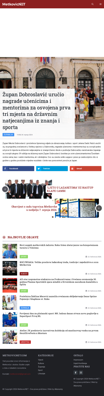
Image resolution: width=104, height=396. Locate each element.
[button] (93, 4)
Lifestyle (25, 342)
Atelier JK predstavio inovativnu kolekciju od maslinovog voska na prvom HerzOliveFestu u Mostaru (59, 331)
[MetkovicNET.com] (14, 4)
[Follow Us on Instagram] (81, 373)
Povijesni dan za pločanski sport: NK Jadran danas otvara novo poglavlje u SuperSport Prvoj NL (59, 314)
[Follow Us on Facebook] (76, 373)
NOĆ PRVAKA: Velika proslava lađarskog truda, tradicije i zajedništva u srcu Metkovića (59, 263)
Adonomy (78, 386)
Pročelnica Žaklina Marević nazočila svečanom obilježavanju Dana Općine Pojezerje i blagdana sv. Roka (58, 297)
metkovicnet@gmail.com (20, 374)
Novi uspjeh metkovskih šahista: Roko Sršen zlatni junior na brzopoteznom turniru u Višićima (59, 246)
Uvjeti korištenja (80, 363)
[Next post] (99, 208)
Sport (24, 257)
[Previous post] (5, 189)
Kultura (41, 363)
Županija (8, 135)
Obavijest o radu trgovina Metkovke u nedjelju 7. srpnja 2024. (34, 208)
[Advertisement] (52, 27)
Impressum (78, 360)
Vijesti (24, 274)
